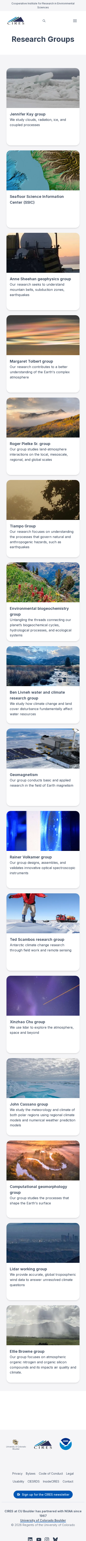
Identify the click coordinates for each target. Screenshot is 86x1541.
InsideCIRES (51, 1481)
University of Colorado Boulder (43, 1520)
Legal (70, 1473)
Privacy (17, 1473)
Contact (68, 1481)
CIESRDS (34, 1481)
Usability (18, 1481)
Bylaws (30, 1473)
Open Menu (75, 21)
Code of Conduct (51, 1473)
